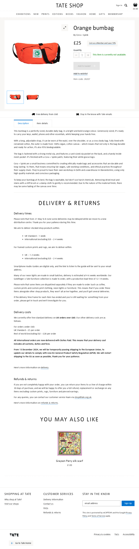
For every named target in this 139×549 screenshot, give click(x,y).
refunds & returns (49, 403)
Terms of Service (98, 516)
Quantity (77, 50)
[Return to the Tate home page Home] (69, 5)
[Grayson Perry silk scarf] (69, 444)
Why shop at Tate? (13, 499)
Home (92, 14)
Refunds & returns (52, 512)
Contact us (48, 504)
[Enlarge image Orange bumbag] (15, 97)
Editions (57, 14)
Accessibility (129, 534)
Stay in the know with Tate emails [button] (96, 114)
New (36, 14)
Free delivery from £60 (47, 114)
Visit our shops (11, 504)
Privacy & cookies (102, 534)
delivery (44, 367)
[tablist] (69, 123)
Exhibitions (23, 14)
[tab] (23, 123)
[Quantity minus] (76, 55)
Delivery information (53, 499)
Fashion (81, 14)
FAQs (45, 508)
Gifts (102, 14)
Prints (46, 14)
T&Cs (116, 534)
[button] (64, 27)
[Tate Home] (23, 535)
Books (70, 14)
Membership (115, 14)
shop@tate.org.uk (83, 397)
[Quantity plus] (88, 55)
